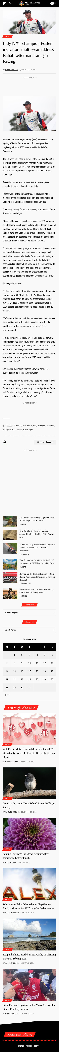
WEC (21, 538)
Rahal (25, 430)
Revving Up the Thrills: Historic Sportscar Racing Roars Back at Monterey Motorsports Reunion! (37, 577)
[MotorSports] (29, 3)
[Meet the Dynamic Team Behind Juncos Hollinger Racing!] (29, 783)
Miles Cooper (11, 70)
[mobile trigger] (5, 3)
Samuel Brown (12, 812)
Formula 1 (24, 554)
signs (31, 430)
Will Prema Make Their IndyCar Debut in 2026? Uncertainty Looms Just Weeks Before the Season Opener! (29, 753)
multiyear (7, 430)
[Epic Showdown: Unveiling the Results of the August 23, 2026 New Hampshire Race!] (10, 564)
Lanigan (41, 426)
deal (24, 426)
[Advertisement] (29, 84)
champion (17, 426)
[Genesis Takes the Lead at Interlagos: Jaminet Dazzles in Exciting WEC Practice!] (10, 535)
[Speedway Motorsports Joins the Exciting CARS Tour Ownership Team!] (10, 593)
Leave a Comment (46, 442)
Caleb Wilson (11, 963)
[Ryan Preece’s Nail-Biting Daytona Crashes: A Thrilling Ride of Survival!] (10, 521)
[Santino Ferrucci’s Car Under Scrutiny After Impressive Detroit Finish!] (29, 834)
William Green (11, 762)
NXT (14, 430)
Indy (35, 426)
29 (14, 687)
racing (19, 430)
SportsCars (25, 584)
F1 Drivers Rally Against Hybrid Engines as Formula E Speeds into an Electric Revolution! (37, 548)
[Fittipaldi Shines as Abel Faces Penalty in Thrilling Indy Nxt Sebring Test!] (29, 934)
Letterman (50, 426)
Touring (23, 596)
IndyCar (7, 37)
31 (29, 687)
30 (22, 687)
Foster (29, 426)
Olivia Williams (12, 913)
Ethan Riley (10, 862)
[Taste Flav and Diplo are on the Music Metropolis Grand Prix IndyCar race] (29, 985)
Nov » (7, 695)
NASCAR (22, 524)
